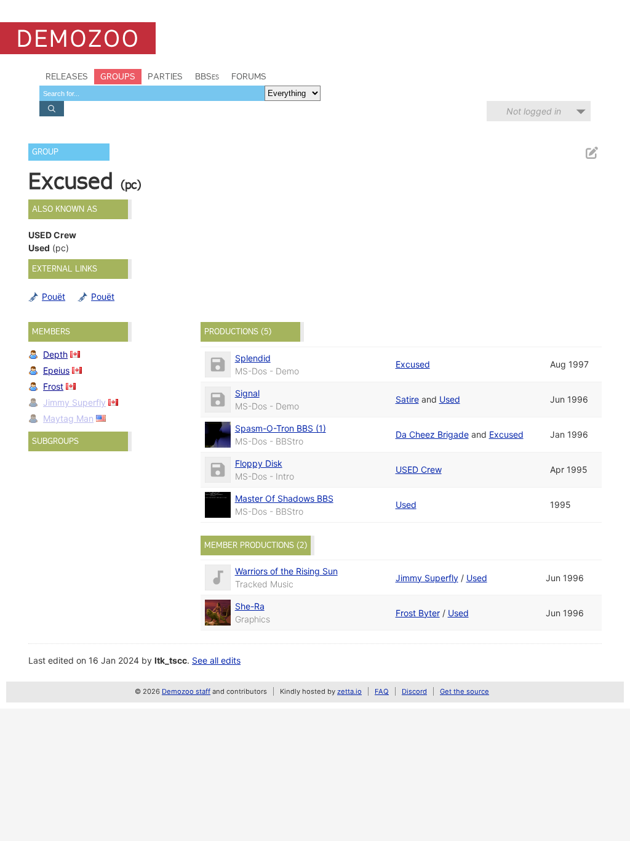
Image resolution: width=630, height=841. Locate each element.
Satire (407, 399)
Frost (53, 386)
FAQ (382, 691)
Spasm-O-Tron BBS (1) (280, 428)
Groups (117, 76)
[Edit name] (591, 153)
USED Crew (419, 469)
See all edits (216, 660)
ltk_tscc (170, 660)
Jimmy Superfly (74, 402)
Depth (55, 354)
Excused (413, 364)
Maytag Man (68, 418)
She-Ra (250, 606)
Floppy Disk (258, 463)
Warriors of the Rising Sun (286, 571)
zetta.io (349, 691)
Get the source (464, 691)
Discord (414, 691)
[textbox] (152, 93)
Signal (247, 393)
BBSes (207, 76)
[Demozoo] (78, 38)
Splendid (253, 358)
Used (449, 399)
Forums (248, 76)
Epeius (56, 370)
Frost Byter (418, 613)
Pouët (53, 296)
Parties (165, 76)
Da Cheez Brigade (432, 434)
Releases (67, 76)
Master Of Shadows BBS (284, 498)
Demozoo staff (186, 691)
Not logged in (533, 111)
